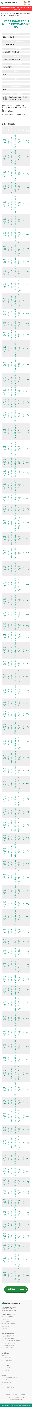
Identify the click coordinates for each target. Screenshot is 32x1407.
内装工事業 (19, 324)
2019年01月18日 (4, 979)
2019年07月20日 (4, 335)
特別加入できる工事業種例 (8, 1323)
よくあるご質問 (6, 1367)
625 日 (29, 431)
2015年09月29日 (4, 1213)
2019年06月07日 (4, 486)
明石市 (11, 1046)
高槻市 (11, 877)
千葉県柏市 (15, 1202)
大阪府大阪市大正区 (15, 825)
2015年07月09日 (4, 1226)
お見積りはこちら (16, 1289)
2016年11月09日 (4, 1143)
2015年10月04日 (4, 1202)
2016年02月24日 (4, 1171)
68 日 (28, 498)
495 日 (29, 262)
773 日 (29, 664)
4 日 (29, 758)
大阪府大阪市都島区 (15, 415)
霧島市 (11, 234)
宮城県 (8, 1089)
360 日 (29, 771)
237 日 (29, 691)
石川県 (8, 864)
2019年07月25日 (4, 286)
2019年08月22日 (4, 141)
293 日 (29, 335)
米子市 (11, 1181)
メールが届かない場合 (7, 1347)
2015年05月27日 (4, 1236)
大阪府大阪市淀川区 (15, 553)
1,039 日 (28, 141)
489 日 (29, 1236)
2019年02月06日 (4, 918)
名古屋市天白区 (11, 448)
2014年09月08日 (4, 1275)
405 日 (29, 965)
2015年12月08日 (4, 1192)
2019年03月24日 (4, 784)
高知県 (8, 626)
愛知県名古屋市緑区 (15, 758)
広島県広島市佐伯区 (15, 1158)
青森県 (8, 1171)
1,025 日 (28, 324)
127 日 (29, 799)
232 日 (29, 979)
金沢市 (11, 864)
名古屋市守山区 (11, 187)
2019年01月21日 (4, 965)
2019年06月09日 (4, 462)
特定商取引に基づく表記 (11, 1395)
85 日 (28, 1116)
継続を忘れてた (6, 1355)
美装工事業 (19, 365)
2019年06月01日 (4, 553)
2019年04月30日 (4, 691)
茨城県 (8, 509)
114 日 (29, 285)
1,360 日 (28, 553)
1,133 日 (28, 485)
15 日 (28, 187)
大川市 (11, 838)
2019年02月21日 (4, 877)
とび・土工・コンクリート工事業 (19, 249)
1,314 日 (28, 714)
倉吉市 (11, 1102)
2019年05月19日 (4, 664)
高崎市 (11, 812)
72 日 (28, 784)
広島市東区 (11, 1158)
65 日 (28, 1259)
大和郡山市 (11, 568)
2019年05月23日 (4, 636)
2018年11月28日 (4, 1004)
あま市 (11, 727)
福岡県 (8, 220)
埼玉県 (8, 157)
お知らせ (4, 1384)
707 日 (29, 812)
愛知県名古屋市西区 (15, 851)
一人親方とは (5, 1319)
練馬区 (11, 799)
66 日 (28, 462)
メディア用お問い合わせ (8, 1387)
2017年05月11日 (4, 1102)
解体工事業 (19, 187)
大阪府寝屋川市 (15, 979)
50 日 (28, 1032)
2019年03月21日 (4, 799)
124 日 (29, 509)
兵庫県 (8, 584)
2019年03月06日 (4, 825)
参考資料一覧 (5, 1370)
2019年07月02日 (4, 349)
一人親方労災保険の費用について (10, 1336)
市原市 (11, 1246)
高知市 (11, 626)
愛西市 (11, 523)
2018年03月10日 (4, 1073)
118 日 (29, 1202)
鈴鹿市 (11, 324)
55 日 (28, 391)
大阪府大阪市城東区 (15, 568)
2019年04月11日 (4, 727)
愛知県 (8, 187)
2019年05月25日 (4, 585)
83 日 (28, 1171)
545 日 (29, 942)
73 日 (28, 448)
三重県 (8, 324)
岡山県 (8, 891)
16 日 (28, 703)
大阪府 (8, 141)
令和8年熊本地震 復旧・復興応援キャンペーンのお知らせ (16, 8)
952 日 (29, 742)
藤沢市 (11, 262)
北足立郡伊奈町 (11, 157)
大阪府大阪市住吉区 (15, 486)
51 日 (28, 650)
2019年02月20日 (4, 892)
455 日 (29, 1225)
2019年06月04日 (4, 523)
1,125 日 (28, 677)
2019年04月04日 (4, 758)
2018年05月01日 (4, 1046)
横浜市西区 (11, 499)
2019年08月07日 (4, 273)
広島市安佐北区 (11, 1142)
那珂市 (11, 509)
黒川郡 (11, 1213)
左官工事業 (19, 664)
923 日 (29, 727)
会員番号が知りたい (7, 1357)
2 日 (29, 349)
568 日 (29, 931)
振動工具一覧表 (6, 1326)
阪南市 (11, 714)
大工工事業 (19, 335)
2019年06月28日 (4, 365)
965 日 (29, 636)
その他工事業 (19, 758)
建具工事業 (19, 262)
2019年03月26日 (4, 771)
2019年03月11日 (4, 812)
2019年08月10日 (4, 221)
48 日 (28, 877)
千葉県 (8, 677)
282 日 (29, 952)
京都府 (8, 348)
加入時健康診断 (6, 1321)
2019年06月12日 (4, 448)
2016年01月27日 (4, 1182)
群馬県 (8, 812)
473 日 (29, 402)
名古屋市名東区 (11, 851)
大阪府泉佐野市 (15, 614)
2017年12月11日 (4, 1089)
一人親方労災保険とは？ (8, 1316)
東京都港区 (15, 677)
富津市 (11, 1275)
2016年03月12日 (4, 1158)
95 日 (28, 1073)
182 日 (29, 1213)
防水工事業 (19, 314)
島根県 (8, 1130)
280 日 (29, 272)
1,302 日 (28, 903)
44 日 (28, 600)
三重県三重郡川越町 (15, 365)
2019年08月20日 (4, 188)
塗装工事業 (19, 141)
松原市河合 (11, 1019)
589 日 (29, 891)
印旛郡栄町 (11, 1202)
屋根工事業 (19, 614)
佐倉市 (11, 677)
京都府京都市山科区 (15, 601)
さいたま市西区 (11, 1116)
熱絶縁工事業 (19, 203)
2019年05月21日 (4, 650)
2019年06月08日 (4, 473)
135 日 (29, 990)
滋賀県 (8, 249)
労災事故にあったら (7, 1360)
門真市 (11, 931)
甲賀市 (11, 249)
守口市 (11, 272)
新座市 (11, 691)
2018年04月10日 (4, 1059)
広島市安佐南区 (11, 1073)
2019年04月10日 (4, 743)
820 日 (29, 220)
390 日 (29, 1142)
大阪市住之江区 (11, 485)
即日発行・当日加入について (9, 1343)
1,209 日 (28, 625)
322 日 (29, 1181)
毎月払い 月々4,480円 (8, 1338)
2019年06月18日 (4, 380)
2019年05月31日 (4, 568)
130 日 (29, 249)
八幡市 (11, 348)
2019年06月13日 (4, 431)
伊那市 (11, 1032)
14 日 (28, 379)
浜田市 (11, 1130)
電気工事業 (19, 234)
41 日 (28, 538)
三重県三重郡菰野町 (15, 727)
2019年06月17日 (4, 392)
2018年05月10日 (4, 1033)
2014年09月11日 (4, 1260)
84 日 (28, 1158)
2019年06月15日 (4, 415)
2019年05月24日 (4, 626)
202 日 (29, 157)
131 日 (29, 523)
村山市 (11, 917)
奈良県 (8, 568)
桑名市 (11, 784)
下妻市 (11, 703)
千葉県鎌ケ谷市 (15, 799)
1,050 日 (28, 838)
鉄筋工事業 (19, 1102)
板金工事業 (19, 812)
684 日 (29, 1192)
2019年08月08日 (4, 249)
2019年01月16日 (4, 991)
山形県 (8, 917)
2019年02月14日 (4, 904)
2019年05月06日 (4, 677)
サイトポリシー (10, 1397)
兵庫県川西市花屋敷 (15, 1019)
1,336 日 (28, 864)
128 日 (29, 851)
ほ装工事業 (19, 157)
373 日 (29, 472)
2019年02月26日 (4, 864)
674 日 (29, 568)
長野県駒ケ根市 (15, 1032)
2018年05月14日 (4, 1019)
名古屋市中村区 (11, 300)
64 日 (28, 234)
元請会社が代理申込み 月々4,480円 (11, 1340)
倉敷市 (11, 891)
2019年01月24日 (4, 952)
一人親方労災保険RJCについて (9, 1377)
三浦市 (11, 742)
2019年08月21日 (4, 174)
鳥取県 (8, 1102)
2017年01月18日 (4, 1130)
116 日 (29, 301)
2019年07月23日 (4, 314)
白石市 (11, 1089)
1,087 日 (28, 313)
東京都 (8, 799)
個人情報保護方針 (22, 1395)
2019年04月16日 (4, 704)
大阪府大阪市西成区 (15, 1046)
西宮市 (11, 584)
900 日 (29, 203)
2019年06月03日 (4, 538)
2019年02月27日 (4, 851)
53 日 (28, 584)
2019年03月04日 (4, 838)
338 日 (29, 825)
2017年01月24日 (4, 1116)
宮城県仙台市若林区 (15, 1089)
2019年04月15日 (4, 714)
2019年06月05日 (4, 509)
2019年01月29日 (4, 942)
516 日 (29, 1003)
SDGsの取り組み (6, 1380)
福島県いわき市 (15, 1259)
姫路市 (11, 614)
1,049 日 (28, 1019)
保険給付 (4, 1328)
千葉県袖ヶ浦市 (15, 1275)
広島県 (8, 1073)
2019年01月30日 (4, 931)
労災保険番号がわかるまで (8, 1345)
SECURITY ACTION (7, 1382)
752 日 (29, 365)
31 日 (28, 1275)
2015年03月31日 (4, 1247)
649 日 (29, 415)
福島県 (8, 1259)
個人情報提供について (20, 1397)
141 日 (29, 173)
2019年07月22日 (4, 324)
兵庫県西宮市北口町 (15, 141)
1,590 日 (28, 917)
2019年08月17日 (4, 204)
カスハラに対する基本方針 (16, 1399)
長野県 (8, 1032)
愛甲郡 (11, 173)
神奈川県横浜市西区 (15, 174)
